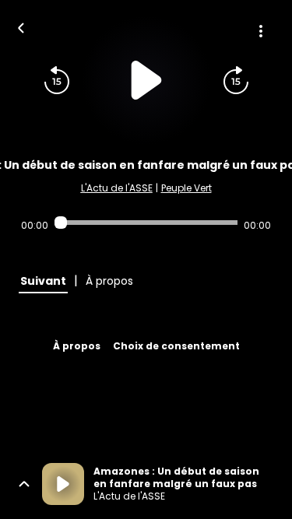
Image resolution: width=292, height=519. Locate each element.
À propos (76, 345)
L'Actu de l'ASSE (117, 188)
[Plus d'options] (260, 31)
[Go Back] (21, 26)
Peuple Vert (186, 188)
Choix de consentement (176, 345)
